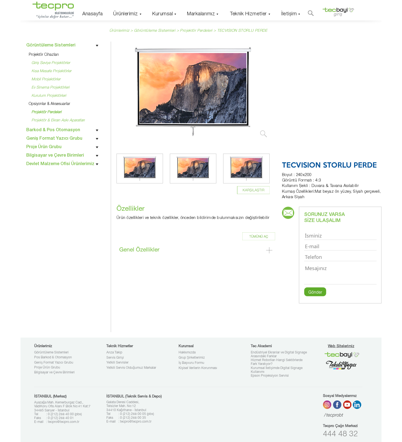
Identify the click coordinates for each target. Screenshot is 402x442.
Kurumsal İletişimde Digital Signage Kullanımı (276, 370)
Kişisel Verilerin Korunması (198, 368)
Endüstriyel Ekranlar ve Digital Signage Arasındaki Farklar (279, 354)
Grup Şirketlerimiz (192, 357)
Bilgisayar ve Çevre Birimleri (54, 372)
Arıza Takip (114, 352)
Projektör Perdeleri (196, 31)
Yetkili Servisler (117, 362)
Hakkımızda (187, 352)
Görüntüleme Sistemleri (51, 352)
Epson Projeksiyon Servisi (270, 375)
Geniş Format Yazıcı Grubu (53, 362)
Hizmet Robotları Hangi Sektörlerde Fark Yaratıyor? (276, 362)
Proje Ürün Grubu (47, 367)
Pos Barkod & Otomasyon (53, 357)
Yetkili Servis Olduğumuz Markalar (131, 368)
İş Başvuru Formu (191, 363)
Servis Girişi (115, 357)
